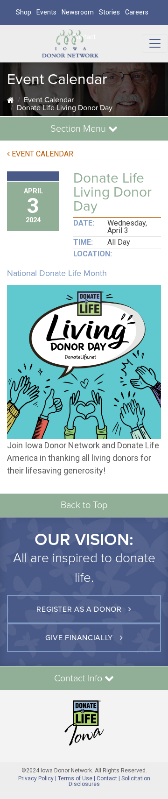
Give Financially (80, 638)
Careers (136, 12)
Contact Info (79, 678)
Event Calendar (49, 100)
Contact (107, 778)
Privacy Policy (36, 778)
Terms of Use (75, 778)
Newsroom (78, 12)
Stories (109, 12)
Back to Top (84, 505)
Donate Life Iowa (84, 723)
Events (46, 12)
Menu (79, 128)
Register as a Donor (80, 609)
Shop (23, 12)
